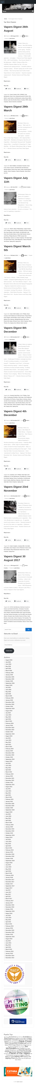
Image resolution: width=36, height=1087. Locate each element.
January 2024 (9, 725)
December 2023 (10, 727)
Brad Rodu (17, 395)
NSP (29, 1051)
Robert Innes (23, 549)
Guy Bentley (20, 478)
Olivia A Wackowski (14, 549)
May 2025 (8, 691)
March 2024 (9, 721)
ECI (24, 96)
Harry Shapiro (9, 232)
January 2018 (9, 877)
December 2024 (10, 702)
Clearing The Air (23, 1040)
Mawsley (12, 319)
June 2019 (8, 841)
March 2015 (9, 949)
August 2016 (9, 913)
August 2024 (9, 710)
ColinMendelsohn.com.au (10, 610)
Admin (26, 36)
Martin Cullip (16, 1050)
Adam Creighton (13, 546)
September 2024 (10, 708)
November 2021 (10, 780)
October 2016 (9, 909)
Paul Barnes (6, 1053)
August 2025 (9, 685)
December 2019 (10, 829)
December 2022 (10, 753)
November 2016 (10, 907)
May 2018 (8, 869)
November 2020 (10, 805)
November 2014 (10, 957)
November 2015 (10, 932)
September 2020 (10, 810)
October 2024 (9, 706)
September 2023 (10, 734)
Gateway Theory (13, 478)
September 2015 (10, 936)
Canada (21, 1038)
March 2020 (9, 822)
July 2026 (8, 662)
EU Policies (13, 399)
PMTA (27, 100)
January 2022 (9, 776)
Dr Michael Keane (20, 315)
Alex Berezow (16, 607)
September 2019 (10, 835)
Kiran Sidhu (27, 1048)
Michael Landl (7, 100)
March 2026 (9, 670)
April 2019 (8, 845)
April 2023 (8, 744)
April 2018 (8, 871)
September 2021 (10, 784)
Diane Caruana (10, 167)
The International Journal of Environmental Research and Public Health (17, 619)
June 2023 (8, 740)
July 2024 (8, 712)
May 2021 (8, 793)
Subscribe (9, 650)
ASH (18, 94)
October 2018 (9, 858)
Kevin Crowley (27, 187)
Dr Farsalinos (7, 399)
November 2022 (10, 755)
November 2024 (10, 704)
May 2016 (8, 919)
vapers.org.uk (19, 1081)
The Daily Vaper (28, 237)
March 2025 (9, 696)
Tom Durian (6, 241)
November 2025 (10, 679)
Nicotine (23, 100)
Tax (9, 323)
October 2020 (9, 807)
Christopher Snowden (24, 609)
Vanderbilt (19, 101)
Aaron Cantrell (13, 94)
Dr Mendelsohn (26, 610)
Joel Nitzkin (26, 401)
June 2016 (8, 917)
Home (5, 18)
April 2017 (8, 896)
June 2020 (8, 816)
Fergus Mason (28, 315)
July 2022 (8, 763)
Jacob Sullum (11, 98)
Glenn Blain (6, 547)
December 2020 (10, 803)
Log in (2, 2)
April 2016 (8, 921)
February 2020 (9, 824)
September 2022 (10, 759)
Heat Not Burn (14, 317)
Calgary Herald (27, 228)
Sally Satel (6, 482)
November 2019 (10, 831)
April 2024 (8, 719)
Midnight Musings (19, 319)
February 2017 (9, 900)
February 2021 (9, 799)
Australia (12, 395)
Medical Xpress (11, 402)
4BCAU (11, 228)
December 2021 (10, 778)
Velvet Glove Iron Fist (20, 1058)
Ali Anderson (13, 1037)
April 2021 (8, 795)
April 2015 (8, 947)
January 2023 (9, 750)
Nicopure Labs (11, 616)
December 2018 (10, 854)
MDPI (23, 614)
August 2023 (9, 736)
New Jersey (26, 319)
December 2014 (10, 955)
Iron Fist (20, 614)
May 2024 (8, 717)
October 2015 (9, 934)
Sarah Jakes (11, 618)
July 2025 (8, 687)
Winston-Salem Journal (21, 323)
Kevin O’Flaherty (20, 547)
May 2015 (8, 945)
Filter (22, 1045)
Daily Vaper (21, 397)
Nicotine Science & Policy (21, 616)
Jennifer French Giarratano (10, 401)
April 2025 (8, 693)
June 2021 (8, 791)
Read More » (7, 215)
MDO (30, 98)
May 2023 (8, 742)
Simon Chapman (12, 171)
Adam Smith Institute (14, 314)
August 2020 (9, 812)
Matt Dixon (13, 480)
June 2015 (8, 943)
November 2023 (10, 729)
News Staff (19, 234)
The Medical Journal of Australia (14, 621)
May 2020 (8, 818)
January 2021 (9, 801)
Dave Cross (12, 96)
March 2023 (9, 746)
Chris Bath (27, 546)
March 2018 (9, 873)
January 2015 (9, 953)
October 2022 (9, 757)
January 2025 (9, 700)
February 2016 (9, 926)
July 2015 (8, 940)
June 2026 (8, 664)
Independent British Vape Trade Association (21, 612)
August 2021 (9, 786)
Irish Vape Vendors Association (11, 614)
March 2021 (9, 797)
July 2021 (8, 788)
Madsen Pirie (7, 319)
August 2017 (9, 888)
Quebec (5, 171)
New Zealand (7, 549)
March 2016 (9, 924)
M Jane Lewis (28, 547)
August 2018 (9, 862)
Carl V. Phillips (7, 230)
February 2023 (9, 748)
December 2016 (10, 905)
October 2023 (9, 731)
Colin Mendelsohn (14, 1042)
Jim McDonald (17, 98)
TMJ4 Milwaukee (19, 239)
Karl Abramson (25, 167)
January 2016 (9, 928)
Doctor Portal (19, 610)
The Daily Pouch (16, 1055)
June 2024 (8, 715)
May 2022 (8, 767)
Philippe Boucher (13, 236)
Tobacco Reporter (20, 171)
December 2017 (10, 879)
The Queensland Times (9, 239)
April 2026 (8, 668)
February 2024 (9, 723)
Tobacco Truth (24, 404)
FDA (30, 96)
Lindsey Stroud (24, 98)
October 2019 (9, 833)
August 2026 (9, 660)
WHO (27, 1058)
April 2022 (8, 769)
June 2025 (8, 689)
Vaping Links (13, 323)
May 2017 (8, 894)
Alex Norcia (6, 1036)
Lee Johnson (28, 317)
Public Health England (26, 169)
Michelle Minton (7, 169)
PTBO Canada (20, 236)
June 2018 (8, 867)
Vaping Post (18, 241)
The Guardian (25, 618)
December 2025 (10, 677)
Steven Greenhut (13, 101)
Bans (30, 1037)
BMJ (24, 546)
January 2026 (9, 674)
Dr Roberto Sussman (23, 230)
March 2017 (9, 898)
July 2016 (8, 915)
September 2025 (10, 683)
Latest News (12, 38)
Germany (25, 399)
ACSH (11, 607)
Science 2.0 (13, 237)
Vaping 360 (12, 241)
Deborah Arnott (19, 96)
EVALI (26, 96)
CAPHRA (22, 94)
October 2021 (9, 782)
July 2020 (8, 814)
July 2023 (8, 738)
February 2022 (9, 774)
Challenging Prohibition (12, 397)
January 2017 (9, 903)
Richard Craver (16, 321)
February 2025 (9, 698)
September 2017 (10, 886)
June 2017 (8, 892)
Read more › (7, 81)
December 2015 (10, 930)
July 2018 (8, 864)
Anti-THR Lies (20, 1036)
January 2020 (9, 826)
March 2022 (9, 772)
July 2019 (8, 839)
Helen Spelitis (16, 232)
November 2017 (10, 881)
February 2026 (9, 672)
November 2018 (10, 856)
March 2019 (9, 848)
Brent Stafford (13, 165)
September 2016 (10, 911)
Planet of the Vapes (16, 169)
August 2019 (9, 837)
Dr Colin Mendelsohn (14, 476)
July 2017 (8, 890)
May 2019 (8, 843)
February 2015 (9, 951)
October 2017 (9, 883)
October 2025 (9, 681)
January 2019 (9, 852)
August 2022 (9, 761)
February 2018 (9, 875)
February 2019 (9, 850)
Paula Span (9, 404)
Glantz (29, 399)
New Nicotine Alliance (16, 100)
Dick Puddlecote (12, 315)
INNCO (5, 98)
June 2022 (8, 765)
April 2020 (8, 820)
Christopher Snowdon (22, 165)
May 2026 (8, 666)
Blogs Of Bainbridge (18, 228)
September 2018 (10, 860)
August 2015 (9, 938)
